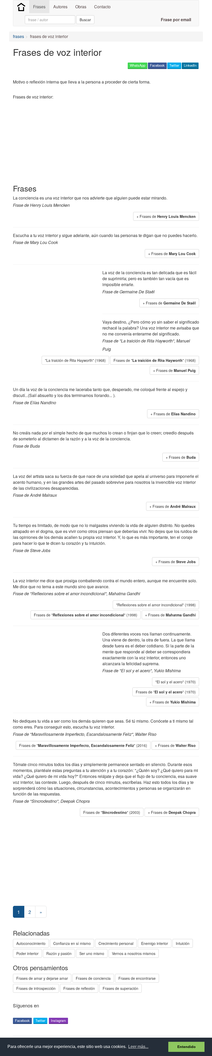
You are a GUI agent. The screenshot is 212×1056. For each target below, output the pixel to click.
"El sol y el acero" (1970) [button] (175, 681)
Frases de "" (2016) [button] (83, 745)
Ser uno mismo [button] (91, 953)
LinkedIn (190, 65)
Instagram (58, 1020)
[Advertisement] (107, 142)
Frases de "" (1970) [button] (166, 691)
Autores (60, 7)
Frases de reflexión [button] (79, 988)
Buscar (85, 19)
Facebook (157, 65)
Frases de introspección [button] (36, 988)
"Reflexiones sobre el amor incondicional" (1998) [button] (156, 604)
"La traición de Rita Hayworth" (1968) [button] (75, 360)
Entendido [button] (186, 1047)
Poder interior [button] (27, 953)
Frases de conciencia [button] (93, 978)
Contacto (102, 7)
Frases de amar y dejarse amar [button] (42, 978)
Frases (39, 7)
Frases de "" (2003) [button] (111, 812)
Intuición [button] (183, 943)
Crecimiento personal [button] (116, 943)
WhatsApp (137, 65)
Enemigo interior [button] (154, 943)
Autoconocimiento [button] (31, 943)
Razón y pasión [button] (59, 953)
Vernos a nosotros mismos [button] (133, 953)
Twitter (174, 65)
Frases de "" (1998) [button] (85, 614)
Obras (80, 7)
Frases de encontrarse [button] (137, 978)
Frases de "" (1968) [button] (154, 360)
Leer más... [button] (138, 1046)
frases (18, 36)
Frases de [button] (168, 216)
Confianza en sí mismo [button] (72, 943)
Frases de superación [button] (120, 988)
